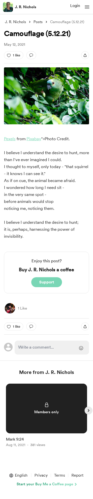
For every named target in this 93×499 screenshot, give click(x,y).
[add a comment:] (31, 55)
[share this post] (85, 55)
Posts (38, 22)
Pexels (10, 138)
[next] (89, 410)
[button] (87, 7)
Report (77, 475)
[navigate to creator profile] (8, 7)
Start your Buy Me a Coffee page (45, 484)
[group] (46, 418)
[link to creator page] (10, 308)
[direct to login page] (52, 348)
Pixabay (34, 138)
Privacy (41, 475)
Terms (59, 475)
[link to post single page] (46, 416)
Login (75, 5)
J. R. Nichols (25, 7)
